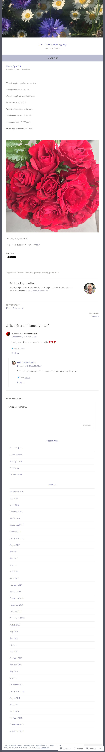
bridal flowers (18, 273)
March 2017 (14, 578)
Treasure (94, 315)
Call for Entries (16, 448)
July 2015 (14, 671)
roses (57, 273)
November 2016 (16, 605)
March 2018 (14, 505)
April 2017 (14, 571)
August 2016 (15, 624)
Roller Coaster (16, 474)
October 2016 (16, 611)
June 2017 (14, 558)
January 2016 (15, 664)
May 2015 (14, 678)
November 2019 (16, 491)
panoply (45, 273)
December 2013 (16, 724)
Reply (14, 353)
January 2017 (15, 591)
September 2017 (17, 538)
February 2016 (16, 658)
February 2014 (16, 718)
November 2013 (16, 731)
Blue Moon (14, 468)
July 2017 (14, 551)
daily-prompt (35, 273)
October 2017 (16, 531)
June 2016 (14, 638)
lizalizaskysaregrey (52, 44)
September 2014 (17, 691)
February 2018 (16, 511)
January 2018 (15, 518)
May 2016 (14, 644)
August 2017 (15, 545)
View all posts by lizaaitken (37, 290)
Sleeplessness (16, 454)
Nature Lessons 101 (15, 306)
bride (27, 273)
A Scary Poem (16, 461)
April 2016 (14, 651)
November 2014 (16, 684)
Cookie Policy (45, 747)
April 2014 (14, 704)
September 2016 (17, 618)
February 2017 (16, 585)
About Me (53, 58)
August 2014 (15, 698)
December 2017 (16, 525)
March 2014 (14, 711)
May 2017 (14, 565)
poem (51, 273)
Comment (87, 425)
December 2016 (16, 598)
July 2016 (14, 631)
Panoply (36, 244)
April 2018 (14, 498)
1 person (22, 348)
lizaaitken (26, 70)
